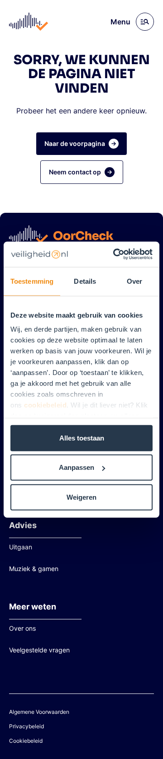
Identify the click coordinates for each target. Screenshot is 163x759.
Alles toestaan (81, 437)
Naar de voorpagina (74, 143)
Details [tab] (85, 281)
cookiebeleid (45, 405)
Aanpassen (76, 467)
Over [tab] (134, 281)
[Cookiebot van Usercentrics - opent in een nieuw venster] (115, 254)
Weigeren (81, 497)
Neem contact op (75, 172)
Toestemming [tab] (31, 281)
